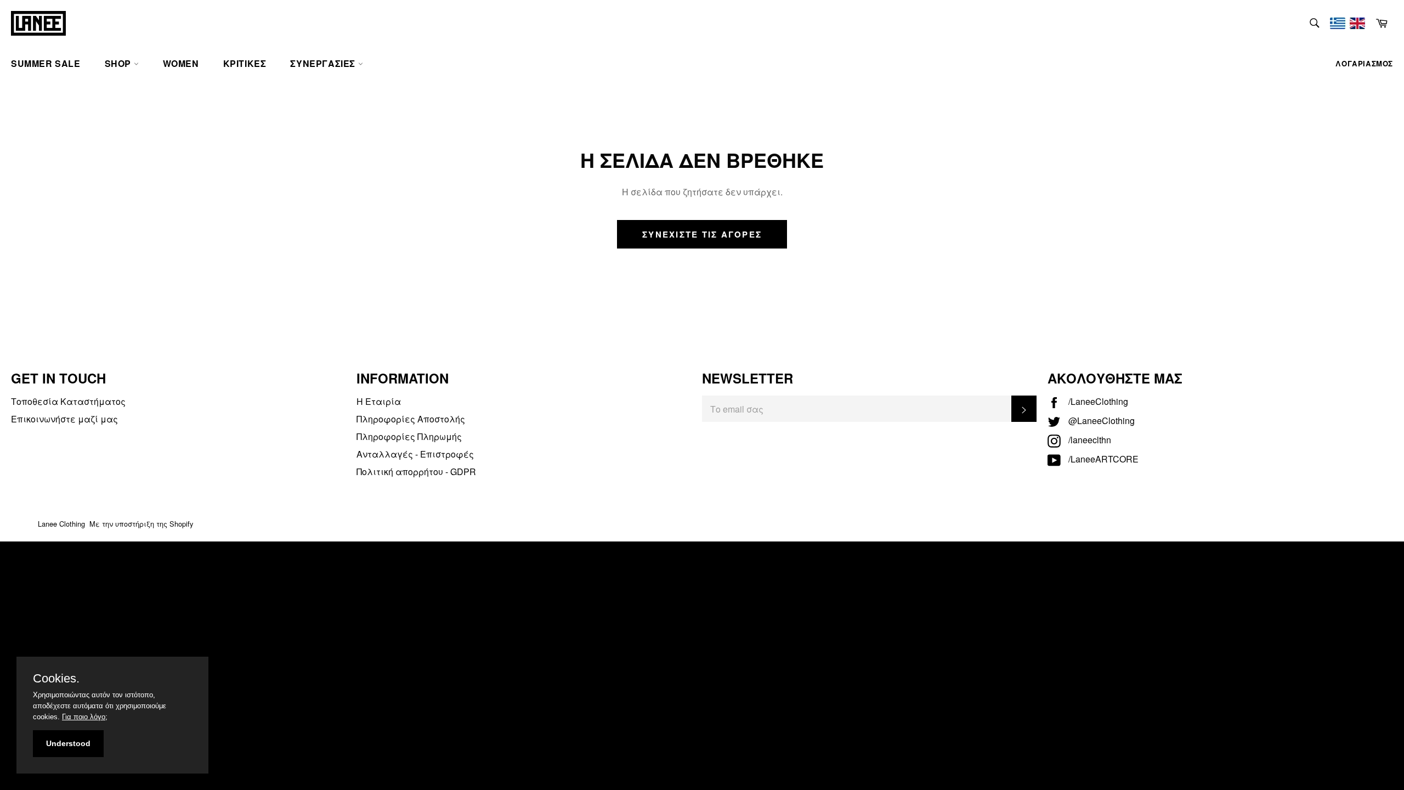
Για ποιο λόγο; (84, 717)
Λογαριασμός (1364, 63)
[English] (1357, 23)
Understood (68, 743)
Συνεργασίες (324, 63)
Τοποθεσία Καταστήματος (68, 401)
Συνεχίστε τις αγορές (702, 234)
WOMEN (181, 63)
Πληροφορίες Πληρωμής (409, 436)
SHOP (119, 63)
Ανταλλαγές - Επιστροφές (415, 454)
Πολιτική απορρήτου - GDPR (416, 471)
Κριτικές (245, 63)
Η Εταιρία (378, 401)
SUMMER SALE (46, 63)
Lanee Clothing (61, 523)
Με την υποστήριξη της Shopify (141, 523)
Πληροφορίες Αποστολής (410, 419)
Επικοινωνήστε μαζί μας (64, 419)
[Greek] (1337, 23)
